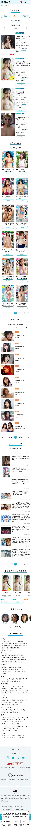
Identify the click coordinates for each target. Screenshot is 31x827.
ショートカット (8, 688)
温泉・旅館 (15, 712)
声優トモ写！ (17, 671)
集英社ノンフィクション (8, 662)
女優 (25, 717)
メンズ (6, 737)
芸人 (16, 728)
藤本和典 (24, 50)
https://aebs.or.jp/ (4, 801)
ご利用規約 (4, 806)
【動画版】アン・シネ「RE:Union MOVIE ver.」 (22, 37)
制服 (15, 679)
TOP (2, 5)
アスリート (6, 730)
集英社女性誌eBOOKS (20, 659)
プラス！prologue (17, 667)
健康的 (13, 690)
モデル (6, 719)
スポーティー (7, 693)
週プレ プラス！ (15, 16)
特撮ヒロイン (21, 726)
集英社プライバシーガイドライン (15, 806)
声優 (13, 719)
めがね (6, 681)
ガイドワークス (11, 641)
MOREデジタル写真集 (18, 657)
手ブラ (6, 735)
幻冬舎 (20, 643)
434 (12, 437)
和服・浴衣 (15, 681)
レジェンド (7, 728)
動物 (13, 737)
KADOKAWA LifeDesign (8, 643)
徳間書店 (25, 645)
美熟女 (24, 700)
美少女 (6, 700)
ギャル (5, 695)
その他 (21, 737)
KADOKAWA (19, 641)
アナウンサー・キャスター (11, 724)
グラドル (7, 717)
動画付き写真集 (6, 669)
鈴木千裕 (17, 121)
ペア (5, 710)
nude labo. (4, 673)
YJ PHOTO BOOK (19, 655)
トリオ (12, 710)
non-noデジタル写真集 (7, 659)
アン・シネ (17, 40)
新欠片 (3, 648)
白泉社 (7, 648)
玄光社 (16, 643)
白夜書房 (12, 648)
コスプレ (6, 679)
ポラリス (24, 671)
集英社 (25, 643)
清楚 (15, 704)
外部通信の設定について (20, 809)
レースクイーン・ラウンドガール (13, 721)
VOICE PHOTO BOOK (16, 669)
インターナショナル (20, 693)
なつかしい (7, 702)
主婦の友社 (4, 645)
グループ (21, 710)
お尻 (25, 686)
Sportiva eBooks (19, 662)
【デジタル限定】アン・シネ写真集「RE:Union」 (22, 92)
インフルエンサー (9, 726)
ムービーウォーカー (7, 650)
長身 (5, 690)
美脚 (18, 688)
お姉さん (15, 700)
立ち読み (21, 84)
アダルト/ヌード (16, 730)
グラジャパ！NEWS (25, 16)
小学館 (10, 645)
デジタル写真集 (5, 16)
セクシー (7, 704)
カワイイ (18, 702)
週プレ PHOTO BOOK (8, 655)
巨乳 (17, 686)
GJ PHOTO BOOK (7, 657)
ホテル (5, 712)
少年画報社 (15, 645)
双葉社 (17, 648)
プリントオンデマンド (7, 671)
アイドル (17, 717)
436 (19, 437)
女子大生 (22, 719)
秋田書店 (4, 641)
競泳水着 (23, 679)
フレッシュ (23, 690)
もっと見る (15, 626)
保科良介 (24, 130)
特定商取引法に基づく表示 (7, 809)
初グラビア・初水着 (17, 735)
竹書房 (20, 645)
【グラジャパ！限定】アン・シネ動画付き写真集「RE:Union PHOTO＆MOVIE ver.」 (22, 64)
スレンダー (7, 686)
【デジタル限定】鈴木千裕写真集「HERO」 (22, 118)
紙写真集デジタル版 (7, 667)
